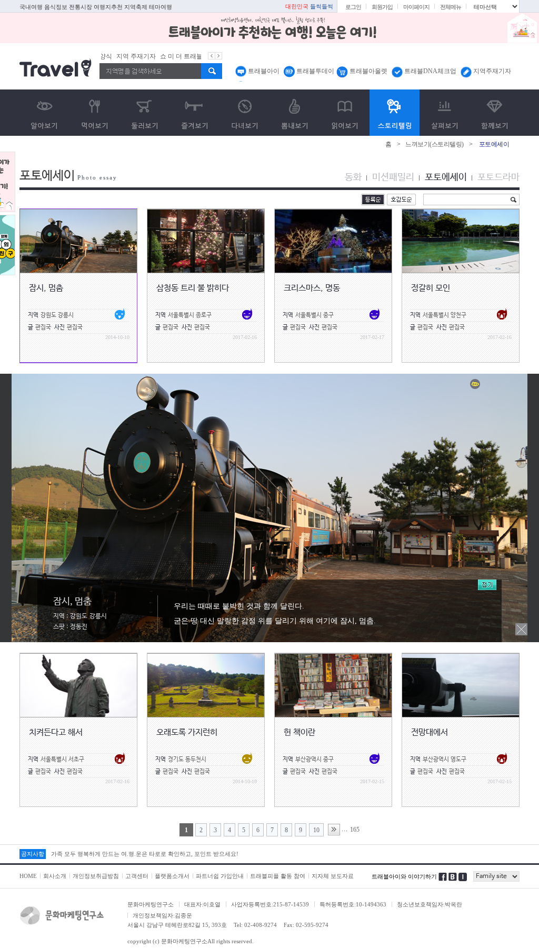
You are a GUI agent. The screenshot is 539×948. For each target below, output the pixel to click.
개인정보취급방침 (96, 876)
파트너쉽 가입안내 (220, 876)
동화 (353, 177)
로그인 (353, 7)
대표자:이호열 (202, 904)
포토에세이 (446, 177)
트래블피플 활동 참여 (277, 876)
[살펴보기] (445, 112)
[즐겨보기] (194, 112)
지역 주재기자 (121, 56)
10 (316, 830)
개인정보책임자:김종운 (162, 915)
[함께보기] (495, 112)
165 (355, 829)
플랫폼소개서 (172, 876)
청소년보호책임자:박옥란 (429, 904)
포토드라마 (498, 177)
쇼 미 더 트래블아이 (172, 56)
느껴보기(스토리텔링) (434, 144)
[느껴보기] (395, 112)
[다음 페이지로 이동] (334, 829)
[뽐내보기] (295, 112)
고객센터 (136, 876)
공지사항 (32, 854)
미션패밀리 (393, 177)
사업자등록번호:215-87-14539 (270, 904)
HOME (28, 876)
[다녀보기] (244, 112)
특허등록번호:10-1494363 (353, 904)
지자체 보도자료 (333, 876)
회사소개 (54, 876)
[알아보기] (44, 112)
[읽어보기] (345, 112)
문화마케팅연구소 (150, 904)
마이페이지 (416, 7)
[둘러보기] (144, 112)
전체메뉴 (450, 7)
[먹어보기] (94, 112)
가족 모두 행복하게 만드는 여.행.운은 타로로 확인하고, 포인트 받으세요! (144, 854)
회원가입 (382, 7)
